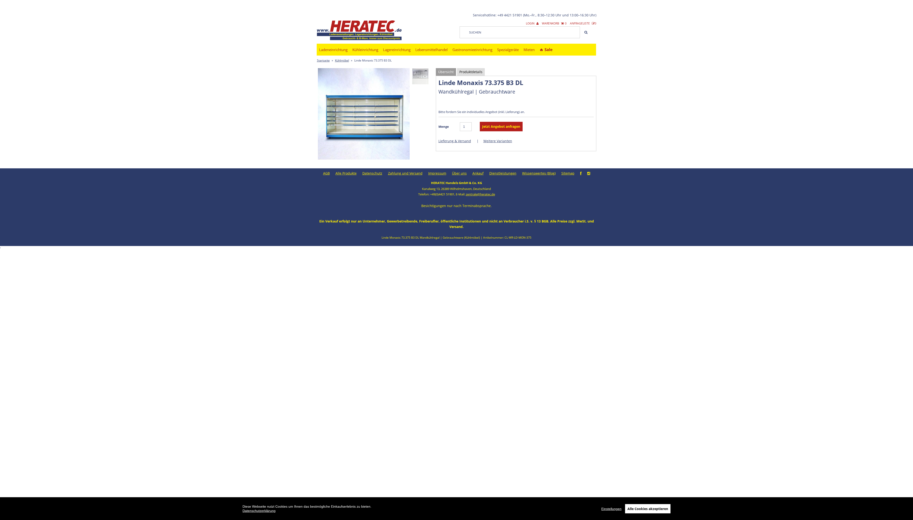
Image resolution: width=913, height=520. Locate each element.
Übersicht (446, 72)
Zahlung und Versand (405, 173)
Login (530, 23)
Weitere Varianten (497, 141)
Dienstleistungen (502, 173)
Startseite (323, 60)
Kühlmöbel (342, 60)
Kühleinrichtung (365, 49)
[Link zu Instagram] (588, 173)
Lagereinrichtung (397, 49)
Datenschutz (372, 173)
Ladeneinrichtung (333, 49)
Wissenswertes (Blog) (539, 173)
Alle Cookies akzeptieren (647, 508)
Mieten (529, 49)
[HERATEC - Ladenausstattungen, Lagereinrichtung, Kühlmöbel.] (359, 39)
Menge (443, 126)
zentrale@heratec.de (480, 194)
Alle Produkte (346, 173)
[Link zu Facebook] (581, 173)
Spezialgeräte (508, 49)
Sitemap (567, 173)
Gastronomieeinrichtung (472, 49)
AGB (326, 173)
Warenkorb (554, 23)
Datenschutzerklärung (259, 511)
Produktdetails (470, 72)
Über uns (459, 173)
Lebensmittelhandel (431, 49)
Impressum (437, 173)
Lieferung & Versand (454, 141)
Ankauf (478, 173)
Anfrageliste (583, 23)
